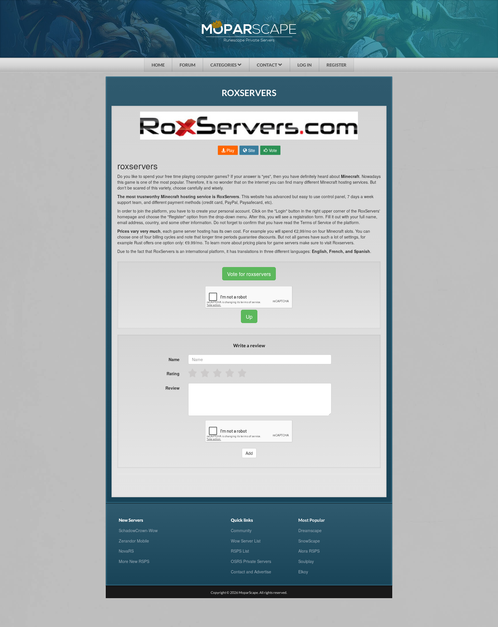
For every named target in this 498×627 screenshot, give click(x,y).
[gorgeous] (242, 373)
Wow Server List (246, 541)
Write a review (249, 345)
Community (241, 530)
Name (174, 359)
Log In (304, 64)
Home (158, 64)
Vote (272, 150)
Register (336, 64)
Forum (187, 64)
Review (172, 388)
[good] (230, 373)
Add (249, 453)
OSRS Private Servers (251, 561)
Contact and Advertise (251, 572)
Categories (223, 64)
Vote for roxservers (249, 273)
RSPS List (240, 551)
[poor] (205, 373)
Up (249, 316)
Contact (267, 64)
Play (229, 150)
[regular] (217, 373)
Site (251, 150)
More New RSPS (134, 561)
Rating (173, 373)
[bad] (193, 373)
